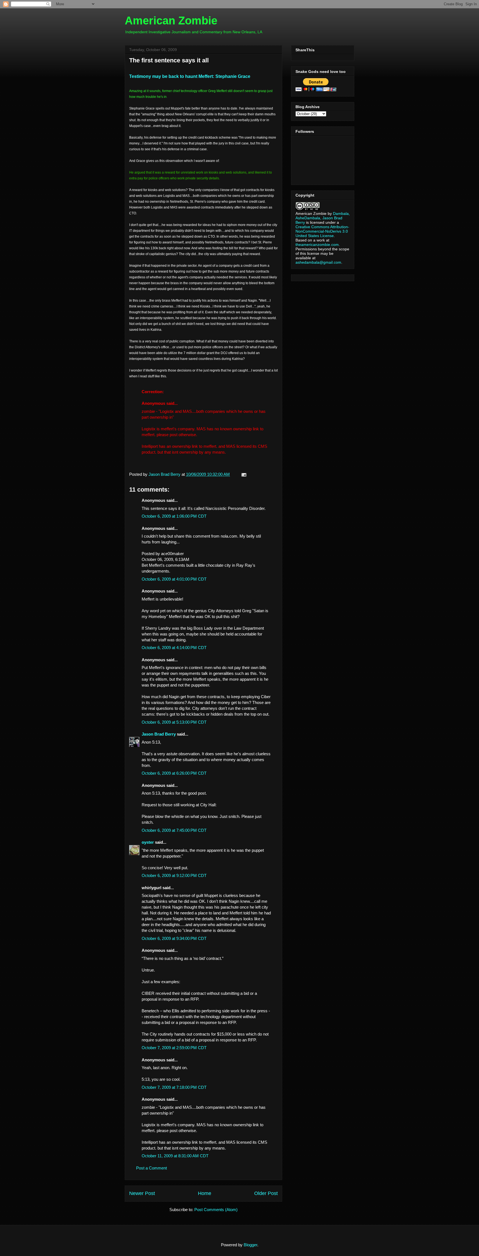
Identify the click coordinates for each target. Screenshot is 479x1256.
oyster (148, 842)
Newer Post (142, 1193)
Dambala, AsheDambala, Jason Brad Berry (322, 218)
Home (204, 1193)
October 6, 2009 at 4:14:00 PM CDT (174, 647)
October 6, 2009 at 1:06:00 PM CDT (174, 516)
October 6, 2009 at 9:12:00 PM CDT (174, 875)
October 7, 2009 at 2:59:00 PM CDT (174, 1047)
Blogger (250, 1244)
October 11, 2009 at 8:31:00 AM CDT (175, 1155)
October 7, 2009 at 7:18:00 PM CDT (174, 1087)
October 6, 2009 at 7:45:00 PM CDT (174, 830)
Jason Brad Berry (159, 734)
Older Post (266, 1193)
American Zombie (171, 20)
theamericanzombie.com (317, 244)
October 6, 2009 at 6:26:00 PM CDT (174, 773)
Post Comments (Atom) (216, 1209)
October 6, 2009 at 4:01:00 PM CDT (174, 579)
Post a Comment (151, 1168)
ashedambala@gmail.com (318, 262)
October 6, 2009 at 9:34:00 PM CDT (174, 938)
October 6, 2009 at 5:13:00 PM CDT (174, 722)
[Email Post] (242, 474)
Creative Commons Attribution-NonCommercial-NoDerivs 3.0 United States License (322, 231)
